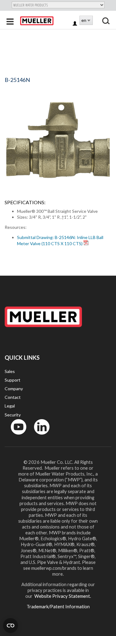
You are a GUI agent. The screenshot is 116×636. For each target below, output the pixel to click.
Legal (10, 405)
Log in (75, 23)
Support (12, 380)
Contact (13, 397)
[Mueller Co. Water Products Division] (37, 20)
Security (13, 414)
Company (14, 388)
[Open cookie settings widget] (10, 625)
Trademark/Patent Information (58, 606)
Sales (10, 371)
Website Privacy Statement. (62, 596)
